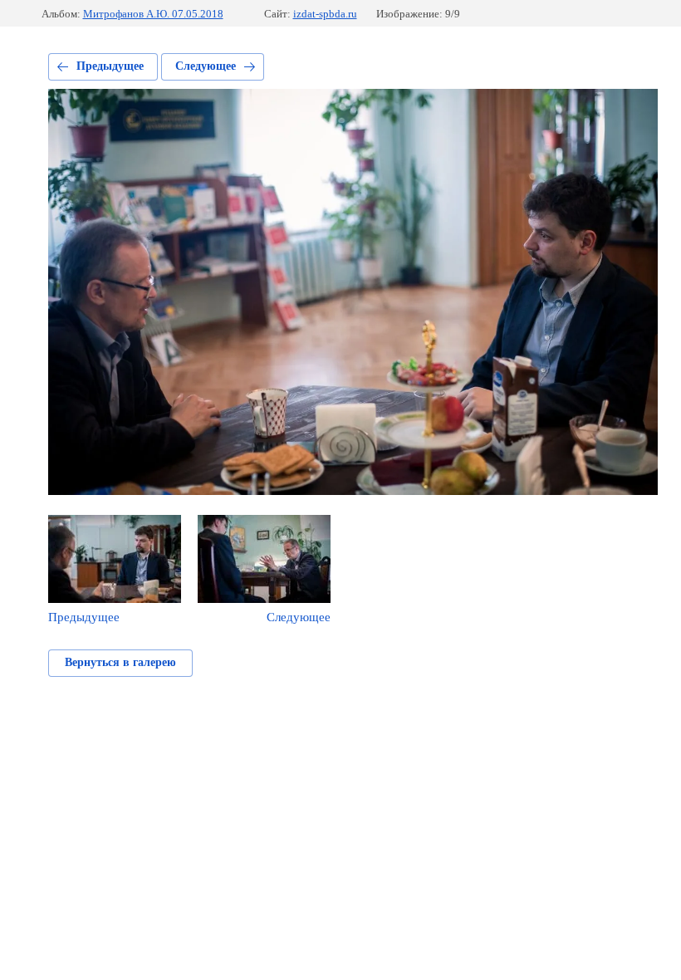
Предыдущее (110, 66)
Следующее (205, 66)
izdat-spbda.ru (325, 13)
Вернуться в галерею (120, 662)
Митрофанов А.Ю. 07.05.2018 (153, 13)
